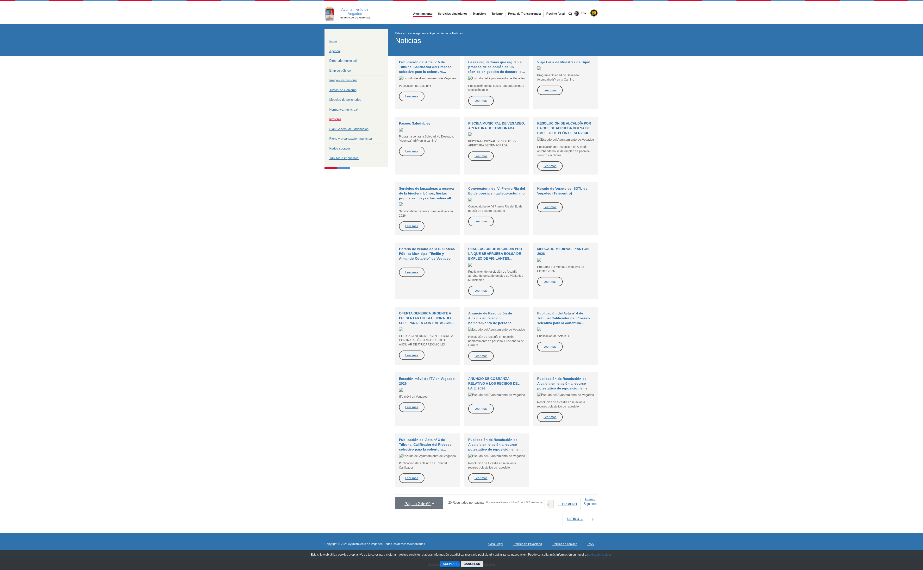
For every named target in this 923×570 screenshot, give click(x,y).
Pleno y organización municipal (351, 138)
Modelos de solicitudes (345, 99)
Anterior (590, 499)
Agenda (334, 51)
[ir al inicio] (904, 541)
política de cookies (599, 554)
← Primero (567, 504)
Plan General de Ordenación (348, 129)
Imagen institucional (343, 80)
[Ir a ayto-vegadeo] (350, 12)
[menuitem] (423, 13)
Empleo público (340, 70)
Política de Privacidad (527, 544)
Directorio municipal (343, 61)
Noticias (335, 119)
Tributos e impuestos (344, 158)
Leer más (411, 96)
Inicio (333, 41)
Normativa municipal (343, 109)
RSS (590, 544)
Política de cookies (564, 544)
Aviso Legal (495, 544)
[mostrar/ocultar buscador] (570, 14)
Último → (575, 519)
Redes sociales (340, 148)
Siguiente (590, 504)
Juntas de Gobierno (342, 90)
